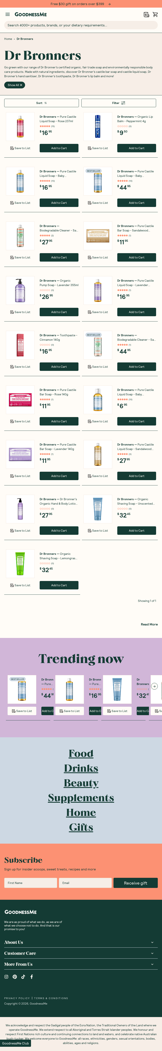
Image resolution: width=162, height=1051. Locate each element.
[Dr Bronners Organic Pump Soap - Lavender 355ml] (20, 290)
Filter (115, 103)
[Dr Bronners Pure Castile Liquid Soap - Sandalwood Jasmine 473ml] (98, 454)
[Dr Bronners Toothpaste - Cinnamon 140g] (20, 345)
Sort (39, 103)
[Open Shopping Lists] (146, 14)
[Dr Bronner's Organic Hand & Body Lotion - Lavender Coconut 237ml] (20, 509)
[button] (15, 1043)
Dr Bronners (25, 38)
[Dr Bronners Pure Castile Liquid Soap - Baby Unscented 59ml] (98, 399)
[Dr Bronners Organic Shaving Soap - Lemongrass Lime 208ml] (20, 563)
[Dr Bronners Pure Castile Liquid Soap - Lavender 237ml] (98, 290)
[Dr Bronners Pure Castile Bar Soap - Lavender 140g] (20, 454)
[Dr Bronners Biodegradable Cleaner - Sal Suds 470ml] (20, 236)
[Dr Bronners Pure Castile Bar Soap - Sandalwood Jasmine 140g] (98, 236)
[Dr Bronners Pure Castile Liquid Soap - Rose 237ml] (20, 126)
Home (8, 38)
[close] (21, 85)
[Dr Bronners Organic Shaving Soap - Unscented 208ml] (98, 509)
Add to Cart (59, 148)
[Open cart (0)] (155, 14)
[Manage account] (7, 14)
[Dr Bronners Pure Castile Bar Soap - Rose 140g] (20, 399)
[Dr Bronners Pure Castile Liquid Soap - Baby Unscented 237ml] (20, 181)
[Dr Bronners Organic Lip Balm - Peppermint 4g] (98, 126)
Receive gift (135, 882)
